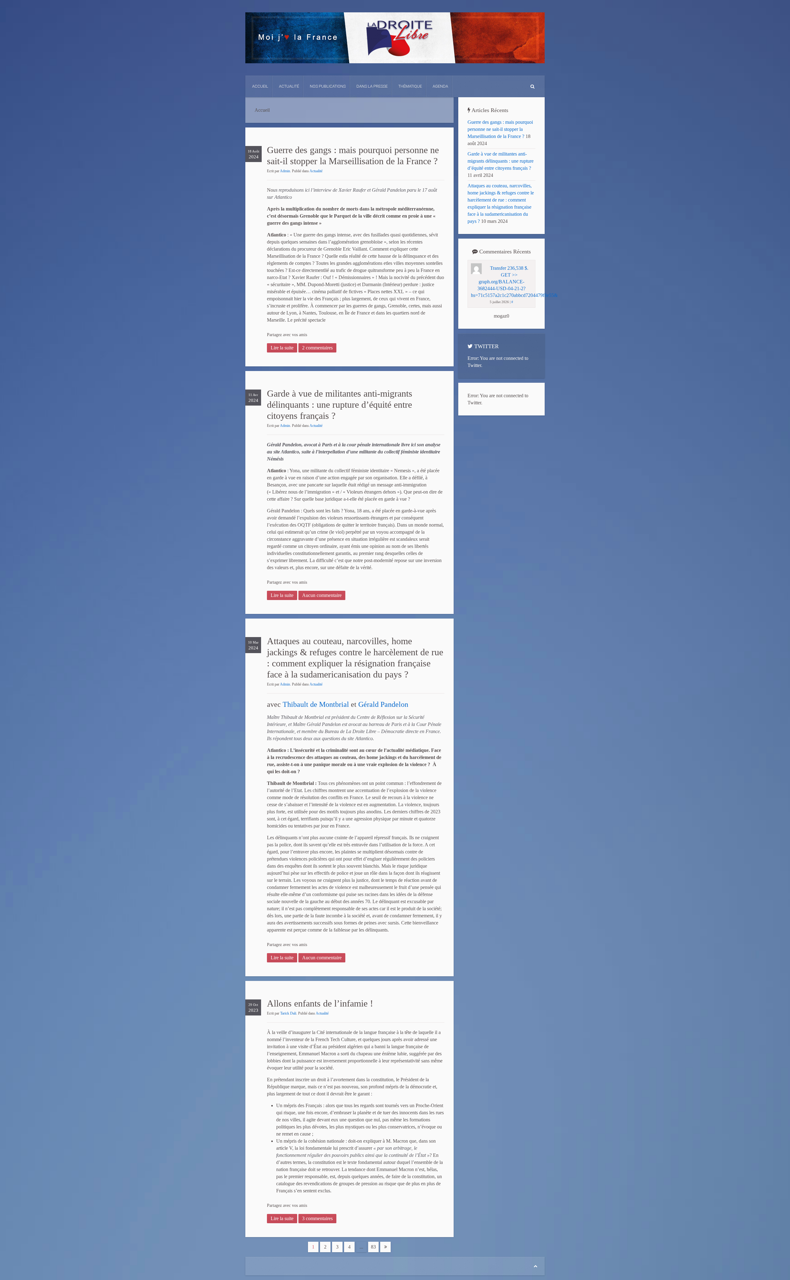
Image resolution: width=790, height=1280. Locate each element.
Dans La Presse (372, 86)
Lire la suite (282, 347)
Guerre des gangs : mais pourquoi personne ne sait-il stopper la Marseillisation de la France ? (500, 129)
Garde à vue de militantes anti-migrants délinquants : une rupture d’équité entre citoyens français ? (339, 404)
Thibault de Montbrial (316, 704)
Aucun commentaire (322, 595)
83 (373, 1246)
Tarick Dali (288, 1013)
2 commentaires (317, 347)
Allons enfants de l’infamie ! (320, 1003)
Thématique (410, 86)
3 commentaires (317, 1218)
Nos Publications (328, 86)
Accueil (260, 86)
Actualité (289, 86)
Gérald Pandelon (383, 704)
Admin (285, 171)
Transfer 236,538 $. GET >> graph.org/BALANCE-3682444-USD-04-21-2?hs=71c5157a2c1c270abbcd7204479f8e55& (514, 281)
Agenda (440, 86)
